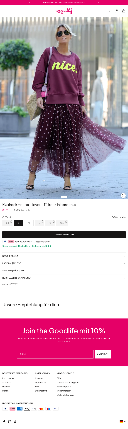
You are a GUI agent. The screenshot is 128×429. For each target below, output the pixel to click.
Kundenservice (65, 373)
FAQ (59, 378)
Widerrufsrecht (64, 391)
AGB (37, 386)
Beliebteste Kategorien (15, 373)
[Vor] (98, 2)
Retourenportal (64, 386)
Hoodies (6, 386)
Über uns (39, 378)
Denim (5, 391)
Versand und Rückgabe (68, 382)
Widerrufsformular (65, 395)
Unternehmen (42, 373)
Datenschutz (41, 391)
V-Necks (6, 382)
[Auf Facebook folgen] (4, 421)
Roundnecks (8, 378)
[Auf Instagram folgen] (9, 421)
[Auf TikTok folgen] (15, 421)
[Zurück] (29, 2)
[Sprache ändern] (123, 421)
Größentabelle (119, 217)
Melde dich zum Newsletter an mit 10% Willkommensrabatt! (64, 2)
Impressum (40, 382)
